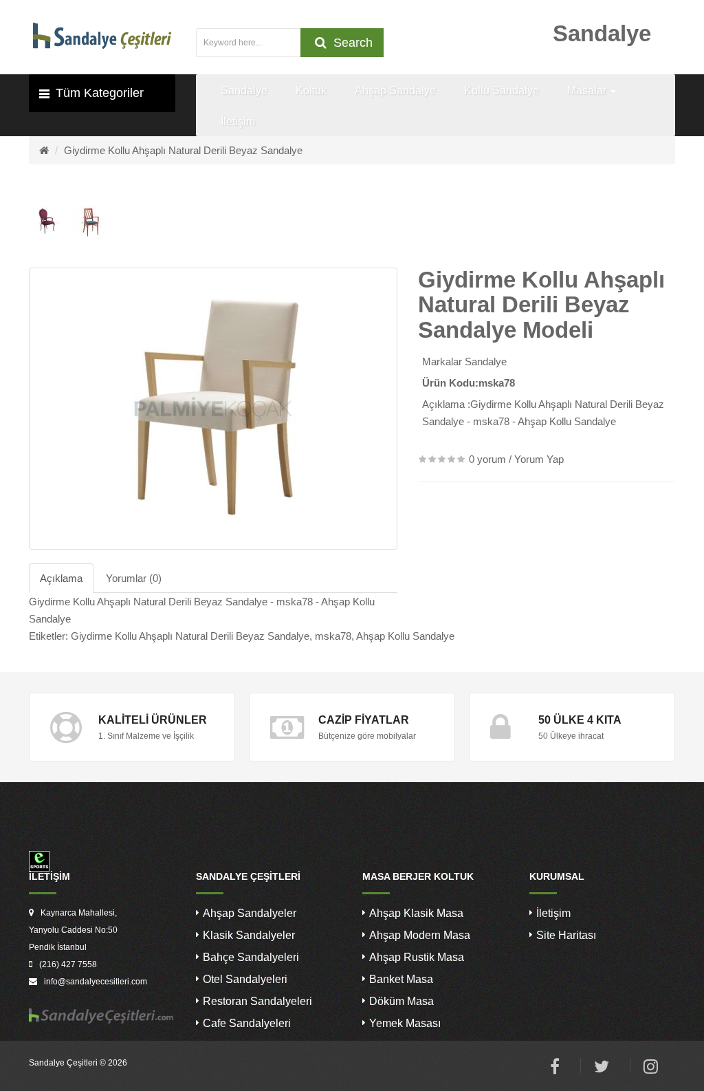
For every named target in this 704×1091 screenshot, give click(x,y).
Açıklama (61, 578)
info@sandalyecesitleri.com (95, 981)
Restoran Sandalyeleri (257, 1001)
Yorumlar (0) (134, 578)
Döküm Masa (401, 1001)
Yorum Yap (539, 459)
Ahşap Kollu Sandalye (405, 636)
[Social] (651, 1068)
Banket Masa (401, 979)
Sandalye (486, 361)
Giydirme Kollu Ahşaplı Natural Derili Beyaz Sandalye (183, 150)
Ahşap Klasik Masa (416, 913)
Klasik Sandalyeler (249, 935)
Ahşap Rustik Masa (416, 957)
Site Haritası (566, 935)
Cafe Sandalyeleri (247, 1023)
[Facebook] (554, 1068)
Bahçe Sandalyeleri (251, 957)
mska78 (333, 636)
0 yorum (487, 459)
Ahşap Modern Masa (419, 935)
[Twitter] (601, 1068)
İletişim (553, 913)
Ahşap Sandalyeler (249, 913)
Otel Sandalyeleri (245, 979)
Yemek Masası (405, 1023)
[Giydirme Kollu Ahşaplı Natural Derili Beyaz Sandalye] (213, 409)
